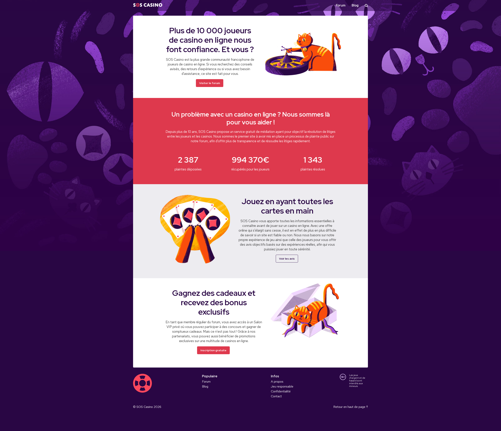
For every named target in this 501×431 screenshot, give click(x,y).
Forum (340, 5)
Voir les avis (287, 258)
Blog (355, 5)
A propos (277, 381)
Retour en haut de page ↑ (350, 407)
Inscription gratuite (213, 350)
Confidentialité (281, 391)
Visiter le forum (209, 83)
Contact (276, 396)
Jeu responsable (282, 386)
